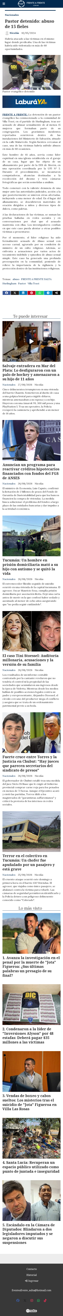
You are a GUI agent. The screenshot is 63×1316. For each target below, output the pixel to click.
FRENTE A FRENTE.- (15, 114)
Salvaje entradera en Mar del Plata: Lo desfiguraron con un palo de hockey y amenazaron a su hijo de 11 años (30, 372)
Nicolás (14, 32)
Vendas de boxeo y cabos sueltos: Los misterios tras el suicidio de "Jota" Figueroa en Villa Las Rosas (29, 1102)
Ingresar (33, 1280)
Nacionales (12, 14)
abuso (16, 279)
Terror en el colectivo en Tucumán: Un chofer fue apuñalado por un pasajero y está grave (28, 862)
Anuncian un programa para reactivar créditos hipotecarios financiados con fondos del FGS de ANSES (30, 471)
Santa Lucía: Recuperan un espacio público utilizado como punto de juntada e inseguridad (30, 1167)
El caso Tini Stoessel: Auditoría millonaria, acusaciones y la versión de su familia (30, 660)
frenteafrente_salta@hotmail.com (31, 1290)
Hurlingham (9, 283)
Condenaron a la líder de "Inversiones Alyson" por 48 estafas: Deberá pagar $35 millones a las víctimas (27, 1035)
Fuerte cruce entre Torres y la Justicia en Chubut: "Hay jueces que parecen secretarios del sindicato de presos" (30, 763)
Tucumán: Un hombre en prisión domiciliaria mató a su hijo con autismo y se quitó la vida (30, 567)
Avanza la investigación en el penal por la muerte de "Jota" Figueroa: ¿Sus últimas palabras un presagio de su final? (31, 966)
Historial (31, 1275)
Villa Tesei (33, 283)
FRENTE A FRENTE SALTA (36, 279)
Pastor (22, 283)
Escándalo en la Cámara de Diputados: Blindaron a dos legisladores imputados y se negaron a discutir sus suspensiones (28, 1233)
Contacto (31, 1269)
